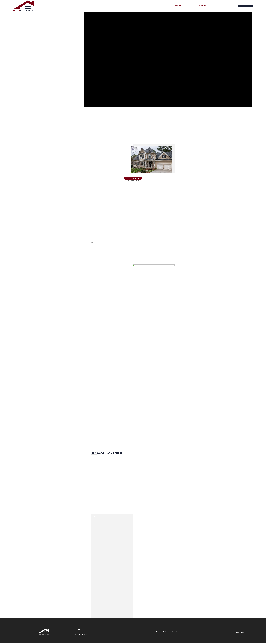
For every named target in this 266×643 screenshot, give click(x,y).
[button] (245, 6)
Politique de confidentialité (170, 631)
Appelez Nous (177, 5)
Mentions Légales (153, 631)
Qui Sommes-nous (55, 6)
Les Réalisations (78, 6)
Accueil (46, 6)
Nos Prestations (67, 6)
